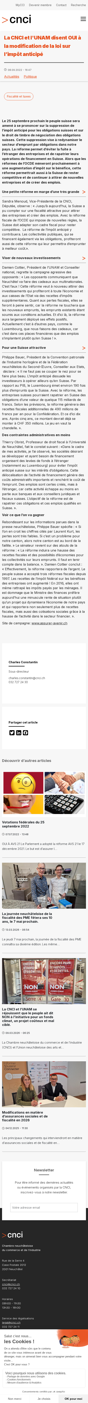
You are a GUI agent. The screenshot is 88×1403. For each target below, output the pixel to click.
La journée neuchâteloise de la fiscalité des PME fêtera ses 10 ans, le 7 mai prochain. (27, 918)
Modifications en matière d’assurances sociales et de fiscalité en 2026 (25, 1116)
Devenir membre (40, 5)
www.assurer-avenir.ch (49, 623)
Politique (30, 76)
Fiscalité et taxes (19, 96)
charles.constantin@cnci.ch (27, 678)
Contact (61, 5)
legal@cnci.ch (11, 1322)
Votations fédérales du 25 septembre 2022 (23, 824)
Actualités (11, 76)
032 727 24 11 (10, 1326)
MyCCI (20, 5)
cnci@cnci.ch (11, 1284)
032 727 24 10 (11, 1288)
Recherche (78, 5)
